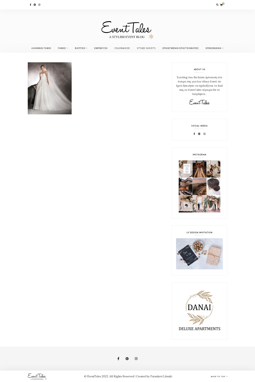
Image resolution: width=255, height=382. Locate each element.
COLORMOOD (122, 48)
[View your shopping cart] (221, 5)
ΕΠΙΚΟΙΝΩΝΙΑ (214, 48)
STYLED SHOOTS (146, 48)
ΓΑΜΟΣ (62, 48)
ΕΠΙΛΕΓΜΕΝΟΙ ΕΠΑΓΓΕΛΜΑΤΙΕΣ (181, 48)
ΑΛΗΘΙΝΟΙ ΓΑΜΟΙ (41, 48)
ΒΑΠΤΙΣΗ (80, 48)
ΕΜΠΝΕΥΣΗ (101, 48)
